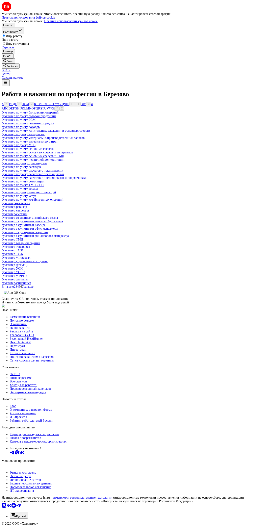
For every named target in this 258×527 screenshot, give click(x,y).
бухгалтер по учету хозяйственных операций (32, 199)
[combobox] (19, 515)
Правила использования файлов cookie (71, 21)
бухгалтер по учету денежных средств (28, 123)
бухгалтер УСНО (13, 272)
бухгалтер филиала (15, 279)
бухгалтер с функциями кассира (24, 225)
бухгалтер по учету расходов (21, 167)
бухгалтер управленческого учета (25, 261)
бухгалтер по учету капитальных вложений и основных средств (46, 130)
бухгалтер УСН (12, 268)
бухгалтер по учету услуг (19, 196)
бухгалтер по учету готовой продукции (29, 116)
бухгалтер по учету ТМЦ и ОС (23, 185)
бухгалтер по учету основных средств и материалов (37, 152)
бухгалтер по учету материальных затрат (30, 141)
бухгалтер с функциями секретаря (25, 232)
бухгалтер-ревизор (14, 206)
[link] (8, 61)
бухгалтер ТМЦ (12, 239)
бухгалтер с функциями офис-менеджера (30, 228)
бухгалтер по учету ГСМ (18, 119)
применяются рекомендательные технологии (81, 497)
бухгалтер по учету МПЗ (18, 145)
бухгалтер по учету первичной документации (33, 159)
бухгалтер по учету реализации (23, 181)
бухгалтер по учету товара (20, 188)
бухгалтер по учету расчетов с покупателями (32, 170)
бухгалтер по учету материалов (23, 134)
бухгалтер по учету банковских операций (30, 112)
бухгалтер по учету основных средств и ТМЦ (33, 156)
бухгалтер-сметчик (14, 214)
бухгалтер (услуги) (14, 265)
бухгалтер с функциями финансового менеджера (35, 235)
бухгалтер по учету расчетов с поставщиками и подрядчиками (44, 177)
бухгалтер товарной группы (21, 243)
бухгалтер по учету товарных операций (29, 192)
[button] (6, 70)
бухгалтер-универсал (16, 257)
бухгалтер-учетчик (14, 275)
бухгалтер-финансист (16, 283)
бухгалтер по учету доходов (21, 127)
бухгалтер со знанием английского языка (30, 217)
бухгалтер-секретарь (15, 210)
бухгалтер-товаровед (16, 246)
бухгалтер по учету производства (24, 163)
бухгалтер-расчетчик (16, 203)
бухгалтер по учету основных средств (28, 148)
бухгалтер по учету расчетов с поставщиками (33, 174)
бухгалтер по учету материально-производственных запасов (43, 138)
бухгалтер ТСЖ (12, 250)
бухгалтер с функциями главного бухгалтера (32, 221)
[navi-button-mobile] (6, 82)
